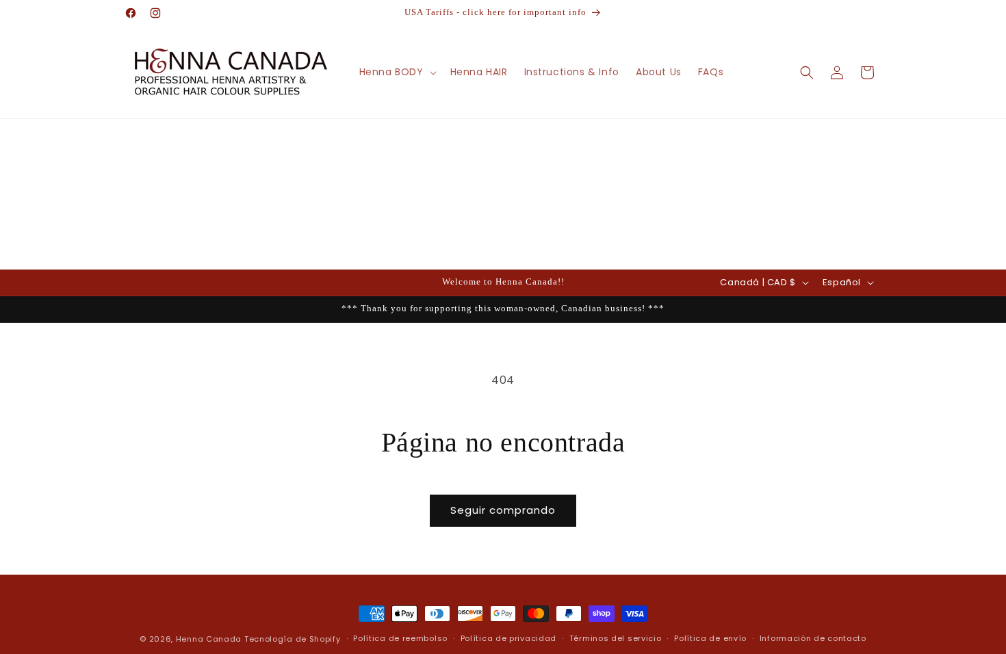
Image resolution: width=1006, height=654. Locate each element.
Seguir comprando (503, 510)
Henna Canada (209, 638)
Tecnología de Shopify (292, 638)
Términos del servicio (615, 638)
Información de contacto (813, 638)
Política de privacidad (508, 638)
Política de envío (710, 638)
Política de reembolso (400, 638)
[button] (396, 71)
